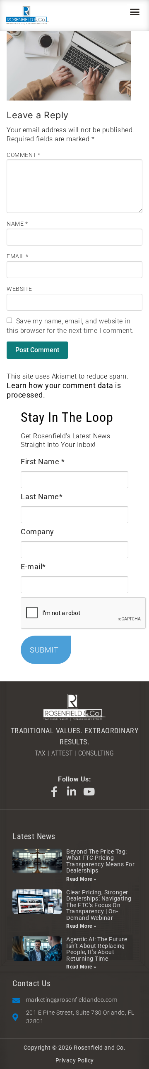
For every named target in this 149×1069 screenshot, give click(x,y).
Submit (44, 650)
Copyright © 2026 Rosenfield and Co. (75, 1047)
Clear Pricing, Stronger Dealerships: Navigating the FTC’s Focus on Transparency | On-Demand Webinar (99, 905)
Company (37, 531)
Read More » (81, 879)
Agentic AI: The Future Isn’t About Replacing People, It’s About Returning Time (96, 948)
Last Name (41, 496)
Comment (24, 155)
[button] (135, 12)
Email (18, 256)
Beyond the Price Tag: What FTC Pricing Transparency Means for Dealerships (100, 861)
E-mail (33, 566)
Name (17, 223)
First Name (43, 461)
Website (19, 288)
